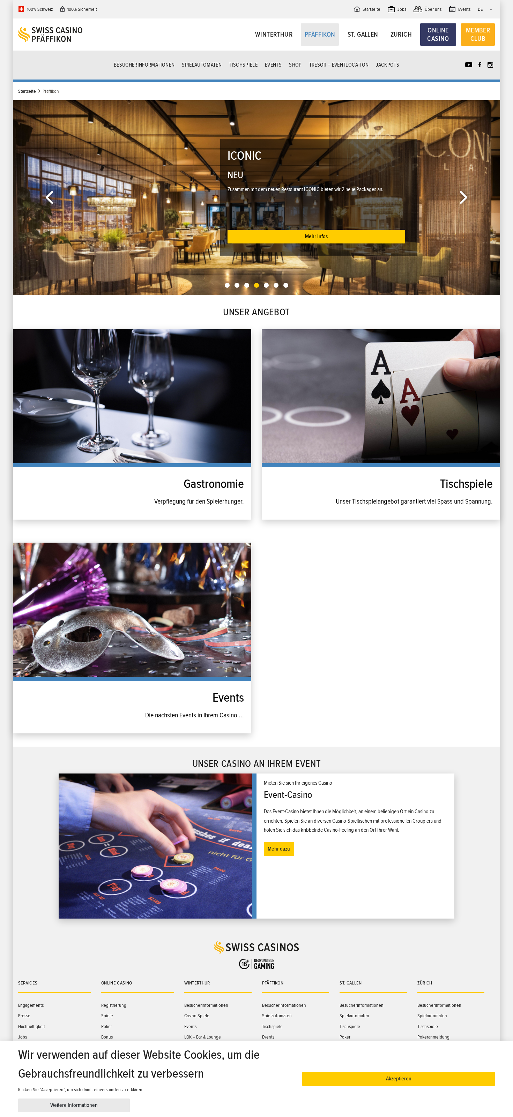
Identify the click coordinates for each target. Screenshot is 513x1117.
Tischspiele (243, 64)
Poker (106, 1026)
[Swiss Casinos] (77, 34)
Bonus (107, 1037)
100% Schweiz (40, 9)
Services (28, 983)
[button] (49, 197)
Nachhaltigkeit (31, 1026)
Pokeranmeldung (433, 1037)
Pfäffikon (320, 34)
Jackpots (387, 64)
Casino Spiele (196, 1016)
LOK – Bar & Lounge (202, 1037)
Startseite (27, 91)
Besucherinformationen (144, 64)
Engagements (31, 1005)
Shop (295, 64)
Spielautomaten (202, 64)
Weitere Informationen (74, 1105)
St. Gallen (363, 34)
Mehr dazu (279, 848)
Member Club (478, 34)
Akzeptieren (398, 1078)
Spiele (107, 1016)
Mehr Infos (316, 223)
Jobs (22, 1037)
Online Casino (438, 34)
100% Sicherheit (82, 9)
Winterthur (273, 34)
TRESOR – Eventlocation (339, 64)
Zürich (401, 34)
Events (273, 64)
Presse (24, 1016)
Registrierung (113, 1005)
